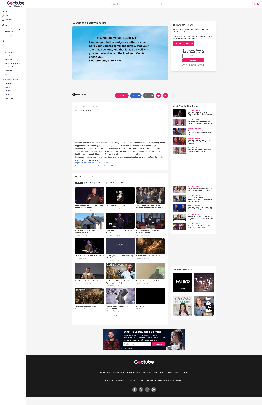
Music (177, 372)
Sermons (185, 372)
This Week (89, 183)
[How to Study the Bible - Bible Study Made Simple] (204, 305)
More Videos (120, 316)
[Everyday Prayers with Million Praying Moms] (182, 305)
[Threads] (153, 389)
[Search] (161, 4)
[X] (141, 389)
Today (79, 183)
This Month (101, 183)
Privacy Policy (120, 380)
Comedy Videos (118, 372)
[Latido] (182, 282)
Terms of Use (108, 380)
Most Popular (80, 177)
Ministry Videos (159, 372)
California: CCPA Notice (136, 380)
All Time (123, 183)
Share (137, 95)
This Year (113, 183)
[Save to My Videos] (158, 95)
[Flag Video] (165, 95)
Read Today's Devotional (183, 43)
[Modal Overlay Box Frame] (193, 58)
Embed (150, 95)
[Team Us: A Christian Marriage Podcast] (204, 282)
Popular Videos (105, 372)
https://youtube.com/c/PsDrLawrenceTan (91, 163)
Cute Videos (147, 372)
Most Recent (92, 177)
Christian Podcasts (183, 269)
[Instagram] (147, 389)
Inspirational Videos (133, 372)
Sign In (7, 35)
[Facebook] (134, 389)
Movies (169, 372)
